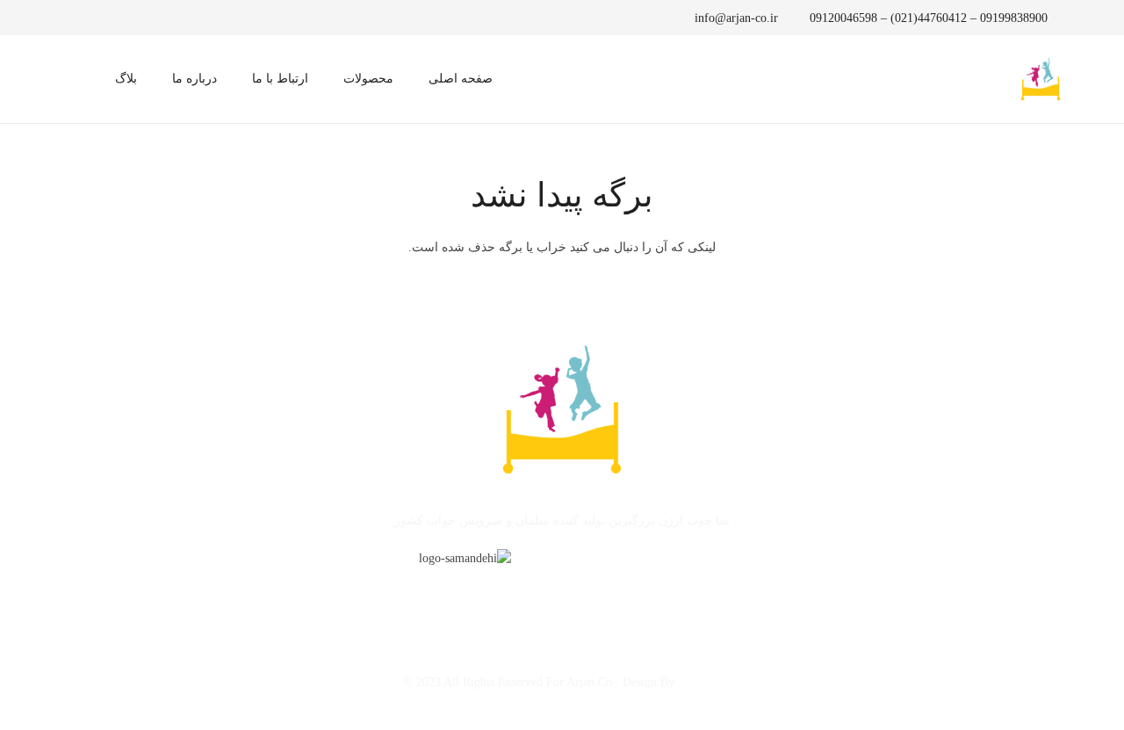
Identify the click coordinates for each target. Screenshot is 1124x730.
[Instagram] (98, 17)
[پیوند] (1041, 79)
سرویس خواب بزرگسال (776, 595)
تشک (299, 595)
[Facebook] (147, 17)
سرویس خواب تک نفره (635, 595)
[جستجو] (74, 78)
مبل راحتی (357, 595)
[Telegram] (73, 17)
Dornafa (698, 682)
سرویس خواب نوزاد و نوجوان (480, 595)
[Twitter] (123, 17)
